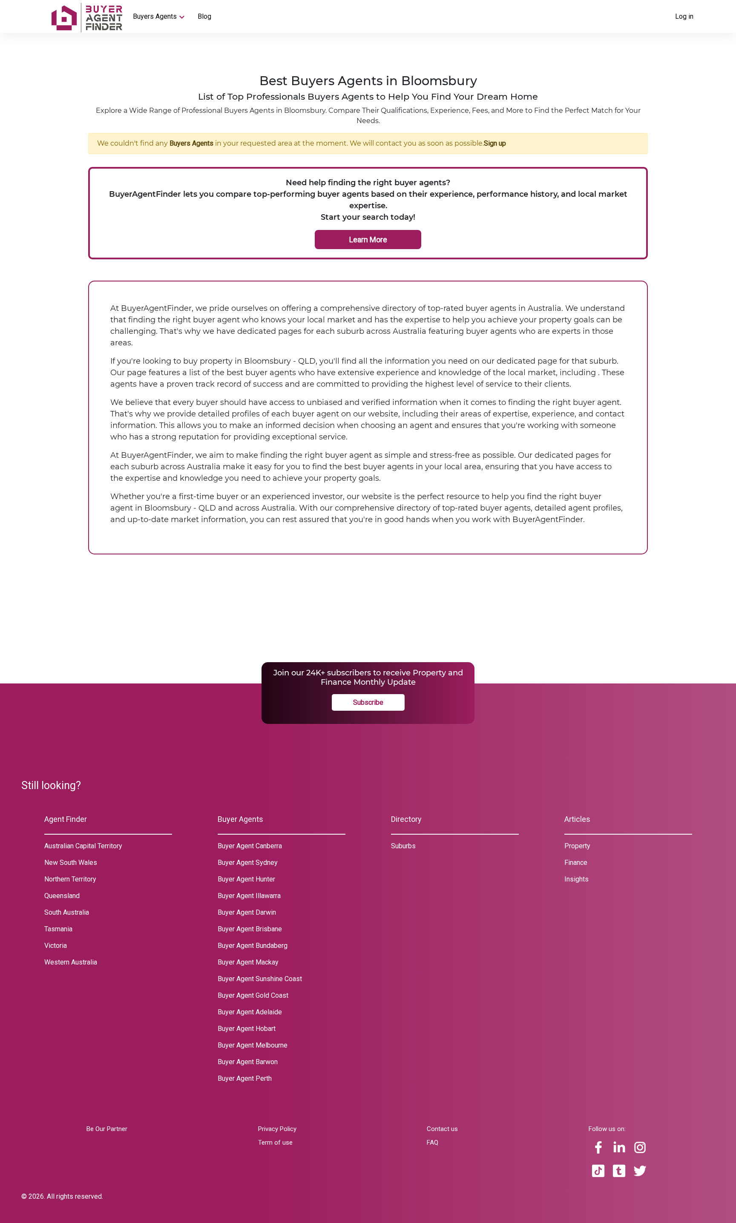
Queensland (62, 896)
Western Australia (70, 962)
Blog (204, 16)
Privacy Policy (277, 1129)
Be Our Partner (106, 1129)
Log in (684, 16)
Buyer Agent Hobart (247, 1029)
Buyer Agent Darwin (247, 912)
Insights (576, 879)
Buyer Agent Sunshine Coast (260, 979)
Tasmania (58, 929)
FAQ (432, 1142)
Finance (575, 862)
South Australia (66, 912)
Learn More (368, 239)
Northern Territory (70, 879)
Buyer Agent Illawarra (249, 896)
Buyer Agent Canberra (250, 846)
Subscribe (368, 702)
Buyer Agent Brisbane (250, 929)
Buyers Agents (155, 16)
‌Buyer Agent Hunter (246, 879)
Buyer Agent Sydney (248, 862)
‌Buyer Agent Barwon (248, 1062)
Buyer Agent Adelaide (250, 1012)
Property (577, 846)
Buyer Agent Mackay (248, 962)
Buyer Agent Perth (245, 1078)
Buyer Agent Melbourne (253, 1045)
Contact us (442, 1129)
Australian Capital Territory (83, 846)
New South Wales (70, 862)
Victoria (55, 946)
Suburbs (403, 846)
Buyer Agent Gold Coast (253, 995)
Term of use (275, 1142)
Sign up (495, 143)
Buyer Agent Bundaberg (253, 946)
